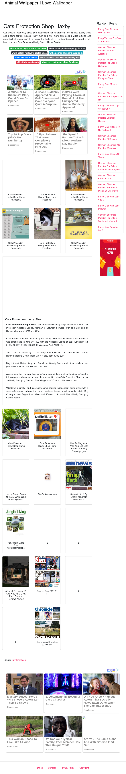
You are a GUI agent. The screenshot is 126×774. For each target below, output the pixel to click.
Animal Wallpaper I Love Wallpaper (38, 2)
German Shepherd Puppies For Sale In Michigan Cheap (107, 75)
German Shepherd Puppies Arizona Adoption (107, 50)
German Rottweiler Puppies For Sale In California (107, 63)
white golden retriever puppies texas (29, 52)
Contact (52, 767)
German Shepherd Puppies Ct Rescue (107, 137)
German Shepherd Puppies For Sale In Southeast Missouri (107, 218)
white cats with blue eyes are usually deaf (60, 57)
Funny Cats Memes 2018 (107, 86)
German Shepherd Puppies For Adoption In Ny (110, 96)
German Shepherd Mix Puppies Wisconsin (109, 146)
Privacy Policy (67, 767)
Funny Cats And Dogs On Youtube (109, 107)
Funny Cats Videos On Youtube (109, 155)
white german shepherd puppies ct (66, 52)
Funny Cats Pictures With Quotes (108, 31)
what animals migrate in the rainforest (28, 48)
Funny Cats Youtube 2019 (108, 228)
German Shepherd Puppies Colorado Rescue (107, 117)
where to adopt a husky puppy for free (67, 48)
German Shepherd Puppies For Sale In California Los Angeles (109, 166)
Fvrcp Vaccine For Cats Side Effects (109, 40)
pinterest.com (19, 659)
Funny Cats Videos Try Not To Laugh (109, 128)
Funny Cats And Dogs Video (109, 198)
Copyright (84, 767)
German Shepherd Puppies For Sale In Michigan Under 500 (108, 187)
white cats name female (26, 57)
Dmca (40, 767)
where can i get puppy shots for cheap (59, 62)
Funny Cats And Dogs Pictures (109, 207)
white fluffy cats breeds (28, 62)
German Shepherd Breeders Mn (107, 177)
